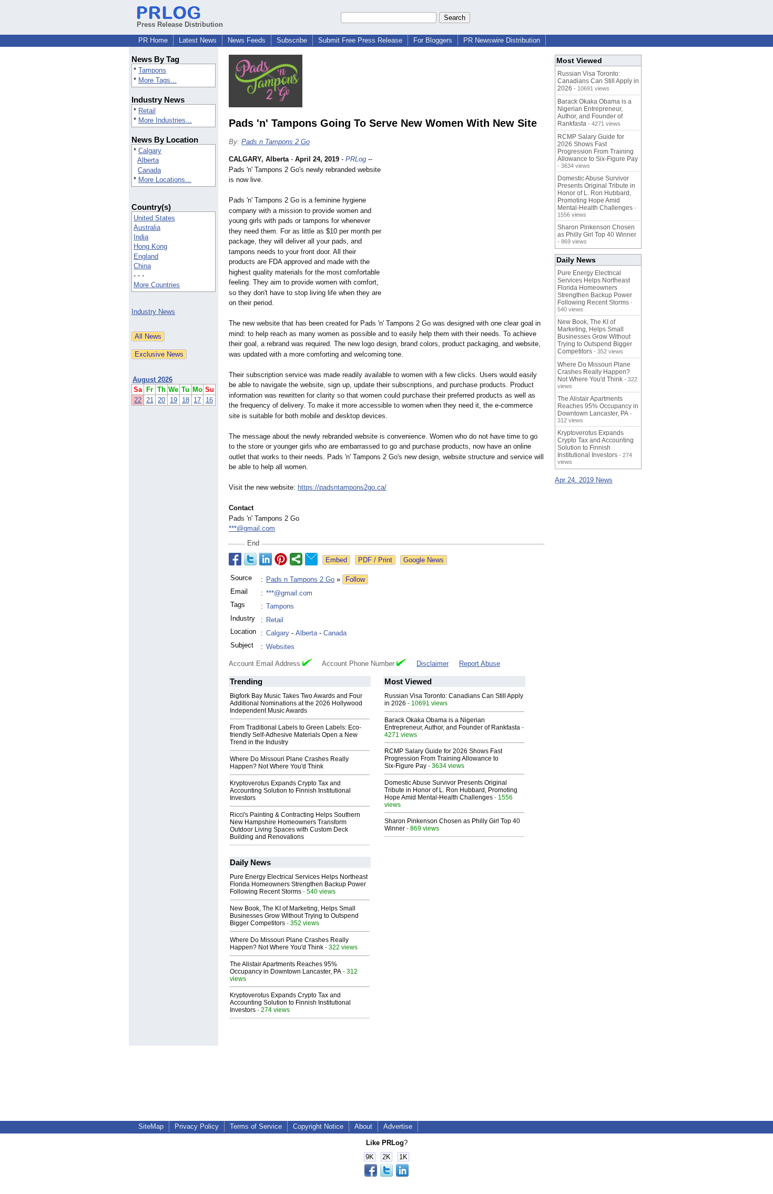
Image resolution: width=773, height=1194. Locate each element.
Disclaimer (432, 663)
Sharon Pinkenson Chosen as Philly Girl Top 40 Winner (596, 231)
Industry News (153, 312)
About (363, 1126)
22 (137, 400)
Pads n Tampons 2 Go (275, 142)
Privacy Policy (197, 1126)
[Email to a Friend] (311, 559)
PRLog (355, 159)
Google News (423, 560)
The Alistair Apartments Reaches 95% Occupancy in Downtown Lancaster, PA (285, 967)
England (146, 256)
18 (185, 400)
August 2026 (152, 379)
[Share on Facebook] (235, 559)
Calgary (149, 151)
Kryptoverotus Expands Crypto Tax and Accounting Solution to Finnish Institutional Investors (290, 791)
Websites (280, 647)
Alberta (148, 160)
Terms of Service (256, 1126)
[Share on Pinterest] (280, 559)
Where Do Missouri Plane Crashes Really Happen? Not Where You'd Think (289, 762)
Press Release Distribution (180, 24)
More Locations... (164, 180)
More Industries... (165, 120)
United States (154, 218)
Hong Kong (150, 246)
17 (197, 400)
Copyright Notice (318, 1126)
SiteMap (151, 1126)
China (142, 266)
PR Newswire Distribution (501, 40)
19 (173, 400)
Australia (147, 227)
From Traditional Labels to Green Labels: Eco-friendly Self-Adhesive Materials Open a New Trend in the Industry (295, 735)
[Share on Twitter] (250, 559)
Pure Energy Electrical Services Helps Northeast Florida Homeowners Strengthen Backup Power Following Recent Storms (299, 884)
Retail (147, 111)
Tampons (152, 70)
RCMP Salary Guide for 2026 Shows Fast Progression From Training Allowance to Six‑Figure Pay (443, 758)
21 (150, 400)
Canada (149, 170)
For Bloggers (432, 40)
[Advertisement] (465, 231)
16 (209, 400)
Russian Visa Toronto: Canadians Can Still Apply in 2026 (598, 81)
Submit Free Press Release (360, 40)
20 (161, 400)
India (141, 237)
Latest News (198, 40)
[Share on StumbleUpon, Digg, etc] (296, 559)
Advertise (397, 1126)
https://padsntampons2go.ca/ (342, 487)
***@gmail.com (252, 528)
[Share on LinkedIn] (265, 559)
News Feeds (247, 40)
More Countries (157, 285)
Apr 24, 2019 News (584, 480)
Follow (355, 579)
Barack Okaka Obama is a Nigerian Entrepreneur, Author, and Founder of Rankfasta (452, 723)
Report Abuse (479, 663)
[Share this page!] (386, 1174)
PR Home (153, 40)
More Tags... (157, 80)
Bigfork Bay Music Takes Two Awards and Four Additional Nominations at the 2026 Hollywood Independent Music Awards (296, 703)
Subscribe (292, 40)
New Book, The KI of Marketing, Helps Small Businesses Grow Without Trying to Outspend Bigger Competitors (294, 916)
